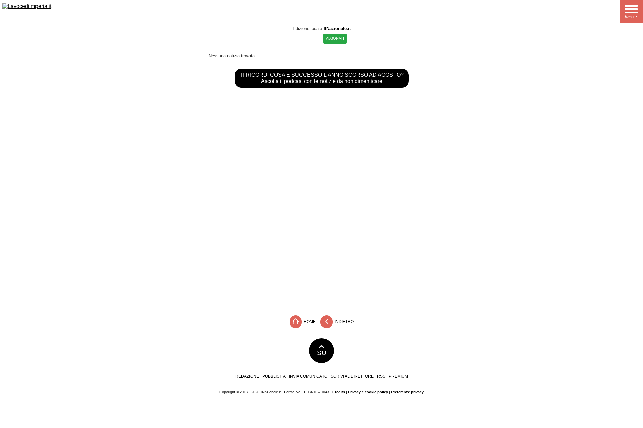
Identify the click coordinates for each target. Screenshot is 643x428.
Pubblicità (274, 376)
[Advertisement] (321, 262)
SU (321, 352)
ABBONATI (335, 38)
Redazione (247, 376)
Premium (398, 376)
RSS (381, 376)
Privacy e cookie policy (368, 392)
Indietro (344, 321)
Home (309, 321)
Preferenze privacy (407, 392)
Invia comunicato (308, 376)
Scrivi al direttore (352, 376)
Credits (338, 392)
